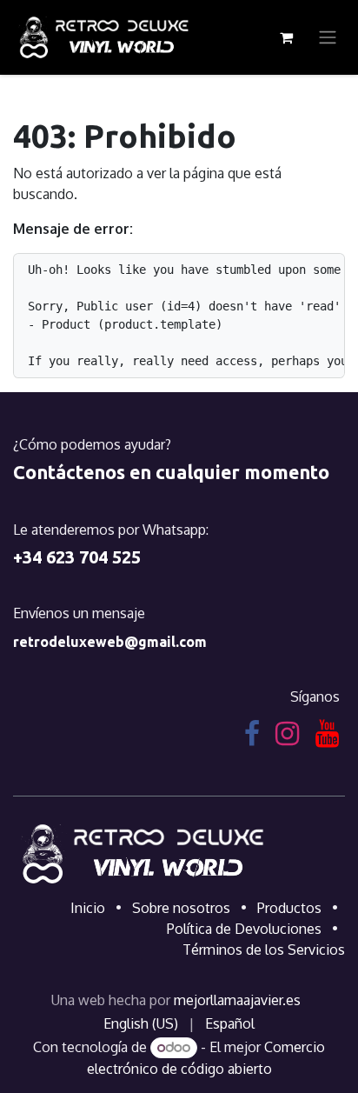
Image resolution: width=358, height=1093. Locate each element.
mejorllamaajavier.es (237, 1000)
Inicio (87, 907)
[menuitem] (140, 1023)
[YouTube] (327, 733)
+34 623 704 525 (77, 557)
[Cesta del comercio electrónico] (285, 37)
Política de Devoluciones (244, 928)
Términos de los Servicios (263, 949)
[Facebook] (252, 733)
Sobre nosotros (181, 907)
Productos (289, 907)
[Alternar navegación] (327, 38)
